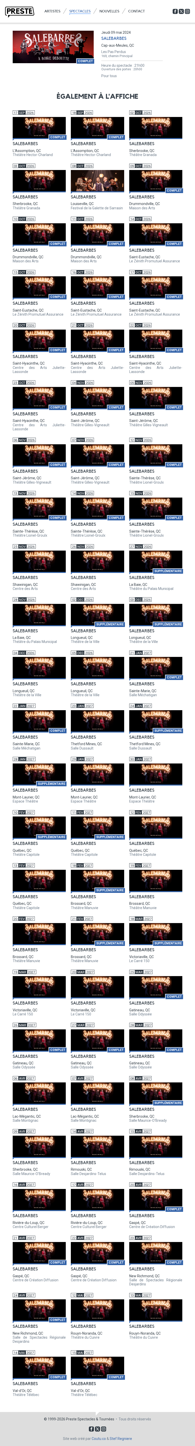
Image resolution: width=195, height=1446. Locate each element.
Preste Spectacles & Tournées (90, 1419)
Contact (136, 11)
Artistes (52, 11)
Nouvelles (109, 11)
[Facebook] (175, 11)
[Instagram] (187, 11)
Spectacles (80, 11)
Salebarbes (113, 39)
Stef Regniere (121, 1439)
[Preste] (19, 12)
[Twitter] (181, 11)
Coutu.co (99, 1439)
